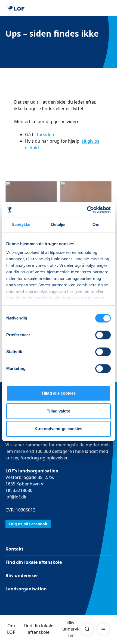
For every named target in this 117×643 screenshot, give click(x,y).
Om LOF (11, 629)
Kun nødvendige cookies (58, 428)
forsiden (45, 134)
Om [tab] (96, 224)
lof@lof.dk (15, 497)
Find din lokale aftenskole (38, 629)
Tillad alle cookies (58, 393)
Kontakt (14, 549)
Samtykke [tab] (21, 224)
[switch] (103, 335)
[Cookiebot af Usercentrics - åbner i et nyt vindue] (87, 209)
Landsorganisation (26, 589)
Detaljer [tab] (58, 224)
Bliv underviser (70, 628)
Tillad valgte (58, 411)
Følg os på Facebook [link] (28, 523)
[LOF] (15, 8)
